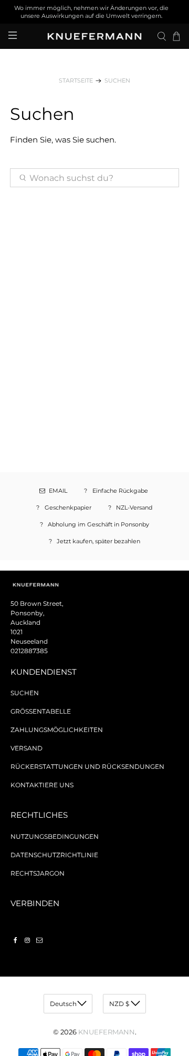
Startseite (76, 81)
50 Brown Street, (37, 603)
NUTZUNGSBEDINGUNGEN (54, 836)
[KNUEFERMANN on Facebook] (15, 940)
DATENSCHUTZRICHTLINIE (54, 855)
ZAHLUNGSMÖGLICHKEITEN (56, 730)
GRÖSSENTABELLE (40, 711)
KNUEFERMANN (106, 1032)
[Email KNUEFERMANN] (39, 940)
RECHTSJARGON (37, 873)
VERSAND (26, 748)
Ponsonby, (27, 613)
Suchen (117, 81)
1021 (16, 632)
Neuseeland (29, 641)
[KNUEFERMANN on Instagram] (27, 940)
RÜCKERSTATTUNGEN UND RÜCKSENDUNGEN (87, 766)
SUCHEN (24, 693)
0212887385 (29, 651)
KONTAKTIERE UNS (42, 785)
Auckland (25, 622)
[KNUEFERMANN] (94, 36)
